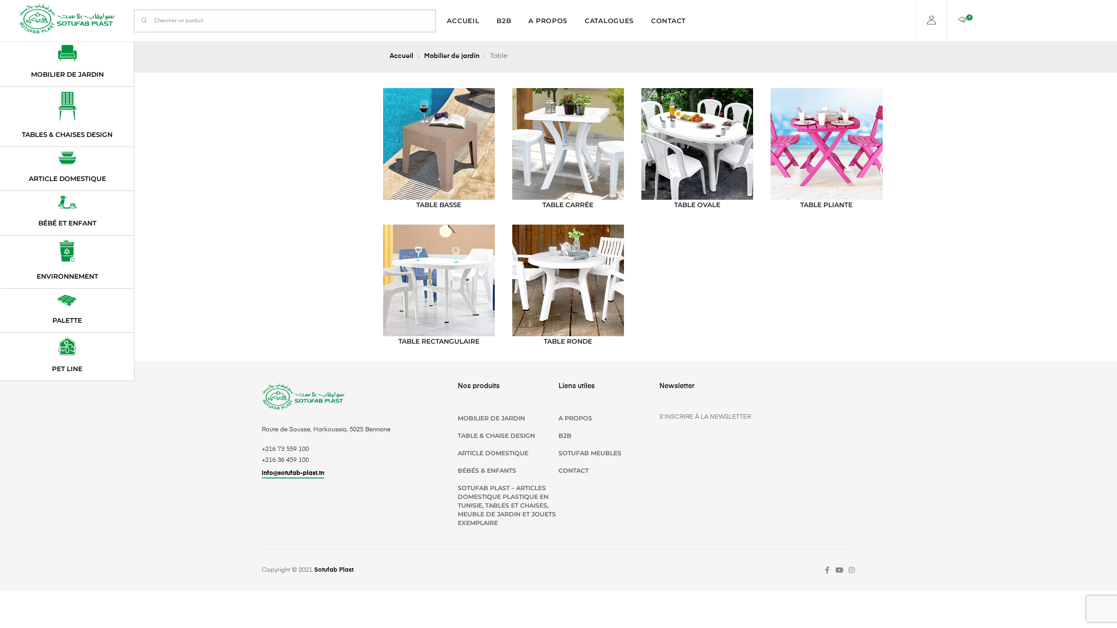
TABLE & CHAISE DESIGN (496, 436)
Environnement (67, 276)
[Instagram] (851, 570)
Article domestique (67, 178)
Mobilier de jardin (452, 56)
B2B (504, 21)
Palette (67, 320)
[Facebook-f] (827, 570)
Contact (668, 21)
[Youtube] (839, 570)
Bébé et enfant (67, 223)
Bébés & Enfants (487, 470)
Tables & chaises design (67, 134)
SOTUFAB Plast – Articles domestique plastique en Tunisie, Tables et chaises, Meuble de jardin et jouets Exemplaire (507, 505)
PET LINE (67, 369)
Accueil (463, 21)
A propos (547, 21)
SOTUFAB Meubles (589, 453)
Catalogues (609, 21)
